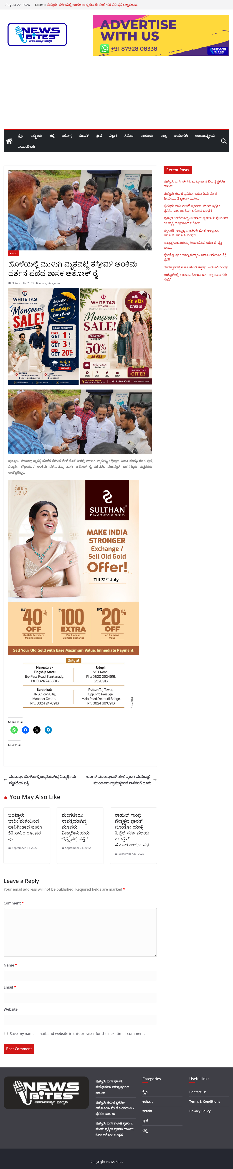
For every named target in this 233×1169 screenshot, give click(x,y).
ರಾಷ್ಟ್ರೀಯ (36, 135)
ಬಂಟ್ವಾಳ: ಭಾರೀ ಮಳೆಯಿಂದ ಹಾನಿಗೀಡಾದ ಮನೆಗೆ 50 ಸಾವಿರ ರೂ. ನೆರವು (25, 827)
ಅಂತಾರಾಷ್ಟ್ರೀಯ (205, 135)
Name (10, 965)
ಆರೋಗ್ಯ (67, 135)
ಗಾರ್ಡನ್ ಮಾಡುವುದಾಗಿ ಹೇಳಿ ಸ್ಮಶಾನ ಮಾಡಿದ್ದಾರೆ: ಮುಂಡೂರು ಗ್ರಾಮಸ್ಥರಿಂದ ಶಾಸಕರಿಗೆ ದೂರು (118, 780)
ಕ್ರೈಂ (20, 135)
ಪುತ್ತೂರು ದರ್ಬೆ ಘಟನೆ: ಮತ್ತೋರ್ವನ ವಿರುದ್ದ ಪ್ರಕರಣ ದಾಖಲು (112, 1087)
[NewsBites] (9, 141)
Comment (14, 903)
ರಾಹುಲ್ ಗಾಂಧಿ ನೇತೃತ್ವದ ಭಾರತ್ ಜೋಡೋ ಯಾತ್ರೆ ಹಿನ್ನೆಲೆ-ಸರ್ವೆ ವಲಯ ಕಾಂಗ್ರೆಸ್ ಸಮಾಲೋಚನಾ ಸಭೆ (132, 830)
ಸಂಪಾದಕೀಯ (26, 146)
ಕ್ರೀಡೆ (99, 135)
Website (11, 1009)
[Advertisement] (116, 95)
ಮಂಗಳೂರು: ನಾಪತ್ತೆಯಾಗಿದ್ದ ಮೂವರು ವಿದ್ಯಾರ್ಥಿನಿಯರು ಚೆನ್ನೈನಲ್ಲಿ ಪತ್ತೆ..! (75, 827)
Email (10, 987)
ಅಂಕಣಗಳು (181, 135)
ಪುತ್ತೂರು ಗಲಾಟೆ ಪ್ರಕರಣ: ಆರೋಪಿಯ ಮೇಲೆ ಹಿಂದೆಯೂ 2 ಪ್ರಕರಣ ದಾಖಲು (115, 1108)
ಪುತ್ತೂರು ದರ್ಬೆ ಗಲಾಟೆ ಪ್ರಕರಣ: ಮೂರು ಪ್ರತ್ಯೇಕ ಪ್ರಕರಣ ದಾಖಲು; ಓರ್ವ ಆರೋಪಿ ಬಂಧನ (115, 1129)
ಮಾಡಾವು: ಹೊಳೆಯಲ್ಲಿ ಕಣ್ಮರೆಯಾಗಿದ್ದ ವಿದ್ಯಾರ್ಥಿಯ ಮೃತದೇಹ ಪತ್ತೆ (42, 780)
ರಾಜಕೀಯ (147, 135)
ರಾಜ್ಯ (163, 135)
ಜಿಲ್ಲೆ (52, 135)
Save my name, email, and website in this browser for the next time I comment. (77, 1033)
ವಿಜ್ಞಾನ (113, 135)
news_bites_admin (50, 283)
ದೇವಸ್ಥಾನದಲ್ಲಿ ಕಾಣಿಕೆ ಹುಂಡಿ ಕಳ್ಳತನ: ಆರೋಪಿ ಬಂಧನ (196, 267)
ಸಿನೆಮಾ (128, 135)
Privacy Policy (200, 1111)
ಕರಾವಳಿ (84, 135)
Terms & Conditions (204, 1101)
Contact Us (197, 1092)
